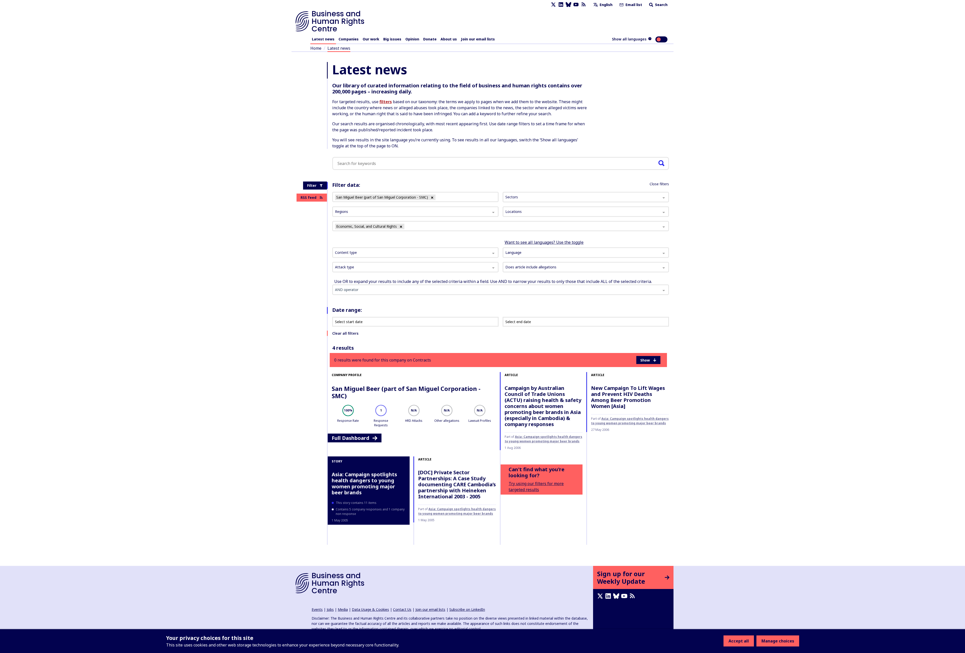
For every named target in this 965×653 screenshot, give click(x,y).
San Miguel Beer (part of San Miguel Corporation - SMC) (406, 392)
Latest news (323, 39)
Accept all (739, 641)
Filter (311, 185)
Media (343, 609)
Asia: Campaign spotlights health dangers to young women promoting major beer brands (543, 439)
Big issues (392, 39)
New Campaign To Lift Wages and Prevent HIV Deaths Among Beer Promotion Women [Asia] (628, 397)
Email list (633, 4)
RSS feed (308, 197)
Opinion (412, 39)
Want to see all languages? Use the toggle (544, 242)
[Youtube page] (576, 4)
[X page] (553, 4)
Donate (430, 39)
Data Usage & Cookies (370, 609)
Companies (349, 39)
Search (660, 4)
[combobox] (415, 252)
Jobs (330, 609)
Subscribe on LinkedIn (467, 609)
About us (449, 39)
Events (317, 609)
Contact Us (402, 609)
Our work (371, 39)
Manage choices (777, 641)
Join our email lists (478, 39)
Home (315, 48)
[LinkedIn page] (561, 4)
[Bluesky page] (568, 4)
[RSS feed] (584, 4)
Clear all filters (345, 333)
